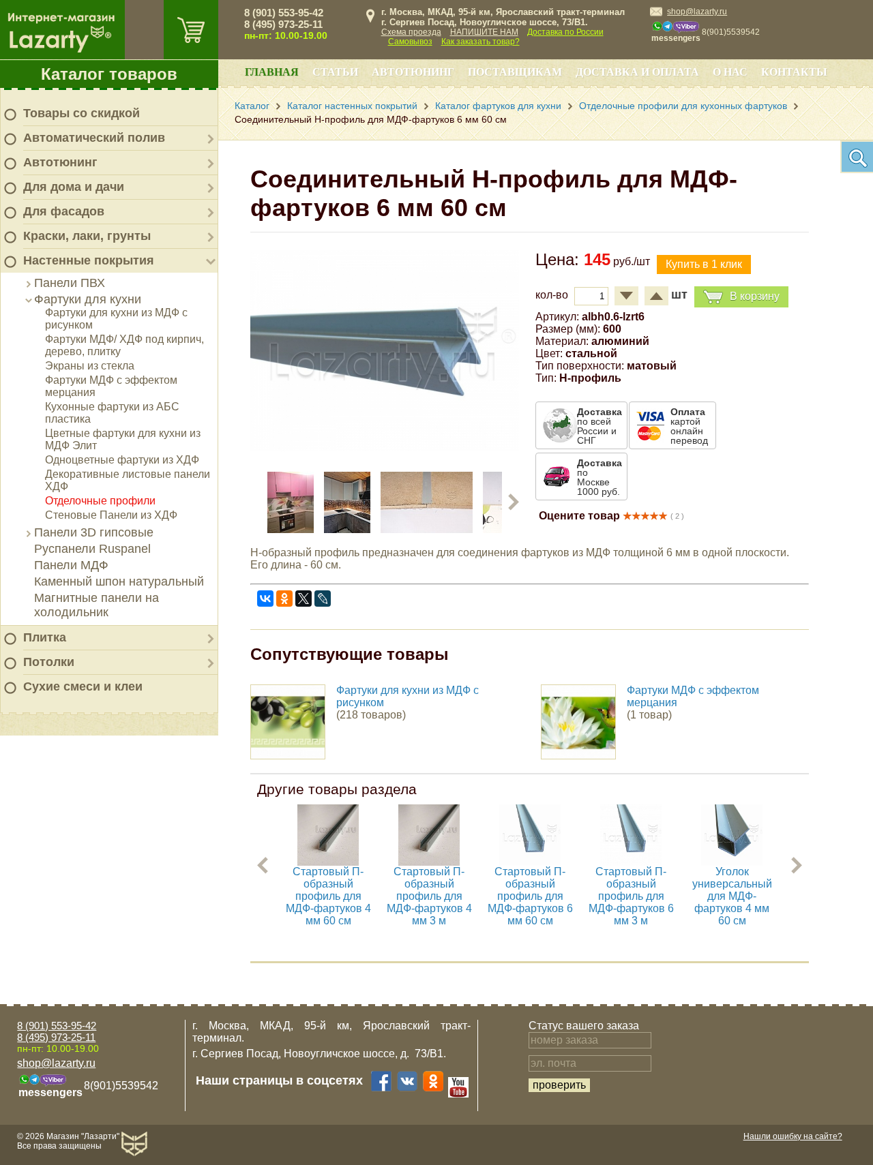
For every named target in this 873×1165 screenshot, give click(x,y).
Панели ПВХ (69, 283)
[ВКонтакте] (265, 598)
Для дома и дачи (73, 187)
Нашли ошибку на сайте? (792, 1136)
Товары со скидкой (81, 113)
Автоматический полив (94, 138)
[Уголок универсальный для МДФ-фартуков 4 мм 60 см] (732, 862)
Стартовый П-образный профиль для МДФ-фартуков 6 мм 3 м (631, 896)
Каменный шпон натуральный (119, 581)
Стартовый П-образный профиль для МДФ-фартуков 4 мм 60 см (328, 896)
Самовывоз (410, 41)
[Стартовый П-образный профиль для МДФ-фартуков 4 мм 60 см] (328, 862)
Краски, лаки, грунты (87, 236)
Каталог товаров (109, 74)
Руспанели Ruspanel (92, 549)
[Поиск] (856, 156)
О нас (730, 72)
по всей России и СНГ (599, 426)
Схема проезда (411, 32)
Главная (272, 72)
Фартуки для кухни (87, 299)
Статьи (335, 72)
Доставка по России (565, 32)
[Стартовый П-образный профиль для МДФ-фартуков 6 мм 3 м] (631, 862)
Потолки (48, 662)
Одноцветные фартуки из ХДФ (122, 460)
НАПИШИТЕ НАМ (484, 32)
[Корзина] (191, 29)
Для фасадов (63, 211)
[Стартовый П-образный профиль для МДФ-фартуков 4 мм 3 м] (429, 862)
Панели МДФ (71, 565)
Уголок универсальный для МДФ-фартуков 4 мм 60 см (732, 896)
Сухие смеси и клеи (83, 686)
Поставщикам (515, 72)
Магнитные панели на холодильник (96, 605)
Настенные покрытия (88, 260)
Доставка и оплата (637, 72)
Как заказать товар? (480, 41)
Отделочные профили (100, 500)
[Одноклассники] (284, 598)
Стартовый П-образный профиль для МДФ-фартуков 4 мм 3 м (429, 896)
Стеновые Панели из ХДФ (111, 515)
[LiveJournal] (322, 598)
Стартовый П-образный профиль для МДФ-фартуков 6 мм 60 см (530, 896)
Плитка (44, 637)
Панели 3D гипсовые (93, 532)
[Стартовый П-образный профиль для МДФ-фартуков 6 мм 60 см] (530, 862)
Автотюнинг (60, 162)
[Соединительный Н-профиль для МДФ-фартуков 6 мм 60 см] (384, 447)
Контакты (794, 72)
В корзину (755, 296)
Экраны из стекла (89, 366)
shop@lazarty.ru (697, 11)
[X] (303, 598)
